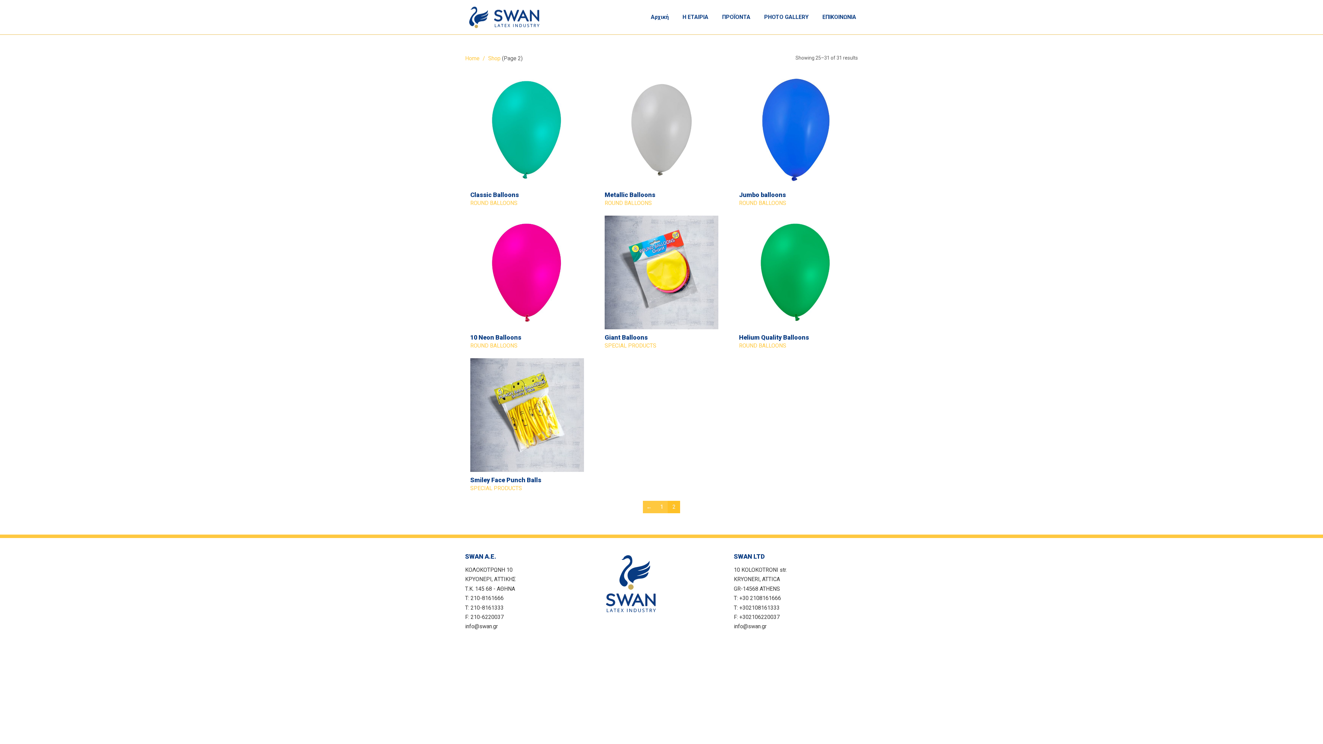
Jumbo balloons (762, 194)
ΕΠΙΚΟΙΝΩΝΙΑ (839, 17)
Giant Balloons (626, 337)
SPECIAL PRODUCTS (630, 345)
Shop (494, 58)
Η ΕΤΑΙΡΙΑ (695, 17)
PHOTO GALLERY (786, 17)
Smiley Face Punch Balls (505, 480)
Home (472, 58)
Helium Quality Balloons (774, 337)
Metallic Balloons (630, 194)
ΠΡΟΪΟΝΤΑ (736, 17)
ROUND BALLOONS (493, 203)
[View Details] (527, 130)
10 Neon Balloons (495, 337)
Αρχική (660, 17)
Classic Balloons (494, 194)
